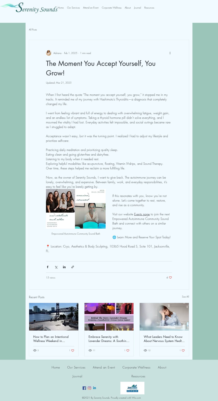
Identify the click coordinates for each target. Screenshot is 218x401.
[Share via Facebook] (47, 267)
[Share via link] (72, 267)
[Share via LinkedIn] (64, 267)
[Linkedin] (94, 388)
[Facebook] (84, 388)
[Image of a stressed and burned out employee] (164, 317)
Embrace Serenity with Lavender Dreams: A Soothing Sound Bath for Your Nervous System (108, 339)
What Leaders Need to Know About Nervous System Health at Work (163, 339)
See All (185, 296)
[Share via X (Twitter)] (56, 267)
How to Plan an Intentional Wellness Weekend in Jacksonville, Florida (51, 339)
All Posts (33, 29)
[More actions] (170, 53)
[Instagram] (89, 388)
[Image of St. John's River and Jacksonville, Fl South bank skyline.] (53, 317)
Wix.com (136, 397)
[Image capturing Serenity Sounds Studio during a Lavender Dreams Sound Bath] (109, 317)
